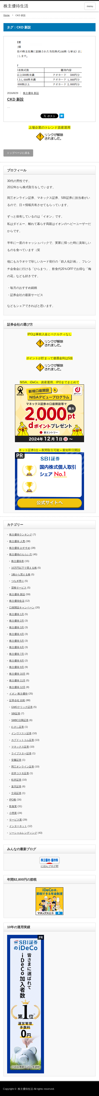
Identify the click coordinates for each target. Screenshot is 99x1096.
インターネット (18, 826)
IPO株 (12, 799)
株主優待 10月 (17, 673)
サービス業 (15, 819)
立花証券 (16, 793)
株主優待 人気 (17, 541)
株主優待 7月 (16, 653)
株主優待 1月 (16, 614)
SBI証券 (15, 713)
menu (90, 6)
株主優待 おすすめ (19, 547)
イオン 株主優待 (18, 693)
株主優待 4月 (16, 634)
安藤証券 (16, 759)
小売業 (13, 813)
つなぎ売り (17, 581)
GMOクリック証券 (22, 707)
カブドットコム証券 (22, 740)
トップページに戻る (18, 152)
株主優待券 (17, 561)
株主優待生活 (15, 6)
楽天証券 (16, 786)
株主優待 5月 (16, 640)
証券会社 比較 (17, 700)
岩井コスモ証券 (20, 773)
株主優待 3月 (16, 627)
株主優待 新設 (31, 93)
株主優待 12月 (17, 687)
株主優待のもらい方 (20, 554)
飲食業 (13, 806)
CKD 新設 (15, 99)
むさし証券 (17, 726)
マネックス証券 (20, 746)
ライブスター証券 (21, 753)
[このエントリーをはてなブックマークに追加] (61, 117)
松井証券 (16, 779)
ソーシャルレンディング (23, 832)
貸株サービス (18, 587)
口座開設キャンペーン (22, 607)
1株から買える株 (20, 574)
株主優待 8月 (16, 660)
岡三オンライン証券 (22, 766)
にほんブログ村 (49, 866)
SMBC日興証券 (20, 720)
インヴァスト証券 (21, 733)
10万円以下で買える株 (24, 567)
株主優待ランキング (20, 534)
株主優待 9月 (16, 667)
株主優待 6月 (16, 647)
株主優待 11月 (17, 680)
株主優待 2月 (16, 620)
